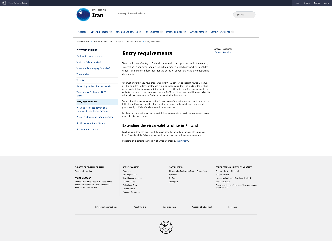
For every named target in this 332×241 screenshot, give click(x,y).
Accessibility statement (202, 207)
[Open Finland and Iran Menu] (184, 31)
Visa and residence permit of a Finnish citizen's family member (92, 109)
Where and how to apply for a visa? (93, 68)
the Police (181, 140)
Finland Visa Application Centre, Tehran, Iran (188, 171)
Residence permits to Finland (91, 123)
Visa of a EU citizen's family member (95, 117)
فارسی (326, 3)
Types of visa (83, 74)
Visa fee (80, 80)
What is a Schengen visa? (89, 62)
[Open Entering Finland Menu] (110, 31)
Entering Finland (134, 41)
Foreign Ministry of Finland (227, 171)
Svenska (307, 3)
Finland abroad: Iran (103, 41)
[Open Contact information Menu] (232, 31)
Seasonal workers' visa (88, 129)
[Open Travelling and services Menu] (140, 31)
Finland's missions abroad (106, 207)
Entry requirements (87, 101)
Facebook (173, 174)
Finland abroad (83, 41)
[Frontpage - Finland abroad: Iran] (83, 14)
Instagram (173, 181)
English (119, 41)
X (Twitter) (173, 178)
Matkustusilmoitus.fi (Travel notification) (233, 178)
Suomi (297, 3)
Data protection (169, 207)
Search (251, 15)
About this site (140, 207)
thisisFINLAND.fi (223, 181)
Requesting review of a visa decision (94, 86)
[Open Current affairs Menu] (206, 31)
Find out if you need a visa (90, 56)
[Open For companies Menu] (161, 31)
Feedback (232, 207)
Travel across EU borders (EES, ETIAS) (92, 94)
